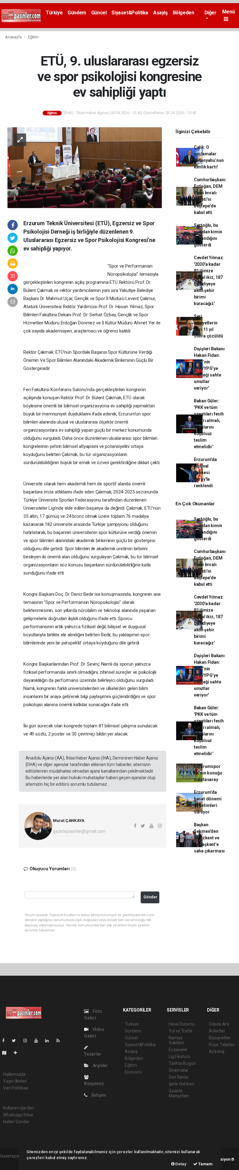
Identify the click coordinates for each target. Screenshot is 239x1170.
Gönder (150, 897)
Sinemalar (178, 1070)
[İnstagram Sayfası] (27, 1040)
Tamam (205, 1164)
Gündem (77, 13)
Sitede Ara (219, 1024)
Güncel (99, 13)
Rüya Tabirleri (222, 1044)
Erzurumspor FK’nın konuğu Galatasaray (208, 773)
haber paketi (12, 1162)
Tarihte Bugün (182, 1063)
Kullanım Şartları (18, 1107)
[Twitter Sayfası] (16, 1040)
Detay (180, 1164)
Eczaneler (178, 1049)
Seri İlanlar (179, 1077)
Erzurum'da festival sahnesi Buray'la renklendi (205, 472)
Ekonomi (133, 1072)
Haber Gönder (16, 1121)
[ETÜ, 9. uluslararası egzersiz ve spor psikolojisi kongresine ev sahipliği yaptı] (84, 167)
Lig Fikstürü (179, 1056)
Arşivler (100, 1065)
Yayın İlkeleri (15, 1081)
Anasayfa (13, 37)
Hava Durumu (182, 1024)
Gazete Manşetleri (179, 1093)
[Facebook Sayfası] (6, 1040)
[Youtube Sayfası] (38, 1040)
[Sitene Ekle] (18, 1052)
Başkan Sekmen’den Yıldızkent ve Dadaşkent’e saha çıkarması (209, 837)
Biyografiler (220, 1037)
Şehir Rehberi (181, 1083)
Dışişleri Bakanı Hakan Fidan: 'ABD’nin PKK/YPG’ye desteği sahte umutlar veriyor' (209, 368)
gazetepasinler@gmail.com (79, 831)
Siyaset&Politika (129, 13)
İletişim (98, 1095)
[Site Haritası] (7, 1052)
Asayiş (160, 13)
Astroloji (216, 1051)
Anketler (217, 1030)
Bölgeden (183, 13)
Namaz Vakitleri (176, 1040)
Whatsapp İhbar (18, 1114)
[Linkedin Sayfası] (49, 1040)
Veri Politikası (15, 1087)
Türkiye (54, 13)
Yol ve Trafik (180, 1030)
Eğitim (33, 37)
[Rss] (60, 1040)
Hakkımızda (14, 1074)
